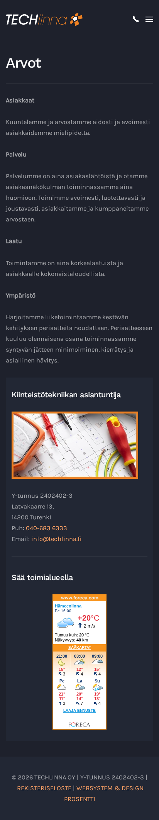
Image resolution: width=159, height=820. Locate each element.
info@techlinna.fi (56, 539)
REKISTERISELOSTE (44, 788)
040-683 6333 (46, 528)
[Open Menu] (149, 19)
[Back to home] (44, 19)
